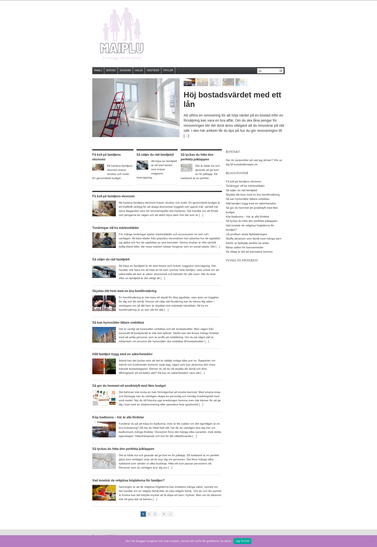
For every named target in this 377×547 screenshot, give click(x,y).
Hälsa (139, 70)
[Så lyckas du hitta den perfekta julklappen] (186, 167)
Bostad (111, 70)
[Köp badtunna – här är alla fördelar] (104, 429)
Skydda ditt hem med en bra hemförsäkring (124, 291)
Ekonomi (125, 70)
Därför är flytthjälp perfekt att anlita (247, 243)
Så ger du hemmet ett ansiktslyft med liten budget (129, 385)
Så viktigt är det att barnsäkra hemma (249, 251)
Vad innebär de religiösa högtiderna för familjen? (128, 480)
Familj (98, 70)
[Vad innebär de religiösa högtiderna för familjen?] (104, 492)
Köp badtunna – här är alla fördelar (118, 417)
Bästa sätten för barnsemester (245, 247)
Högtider (153, 70)
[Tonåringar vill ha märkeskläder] (104, 239)
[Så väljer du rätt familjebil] (142, 164)
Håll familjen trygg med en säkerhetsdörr (122, 354)
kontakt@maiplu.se (245, 164)
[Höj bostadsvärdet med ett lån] (136, 107)
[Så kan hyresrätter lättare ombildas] (104, 334)
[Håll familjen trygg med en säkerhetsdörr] (104, 366)
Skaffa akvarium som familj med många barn (253, 238)
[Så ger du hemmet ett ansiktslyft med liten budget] (104, 397)
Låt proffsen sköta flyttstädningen (246, 234)
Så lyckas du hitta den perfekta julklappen (123, 449)
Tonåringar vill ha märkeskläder (115, 227)
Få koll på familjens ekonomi (113, 196)
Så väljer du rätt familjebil (155, 154)
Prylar (168, 70)
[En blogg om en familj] (121, 33)
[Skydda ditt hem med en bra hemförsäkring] (104, 303)
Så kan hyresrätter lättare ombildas (118, 322)
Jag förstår (243, 540)
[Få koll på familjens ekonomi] (98, 166)
